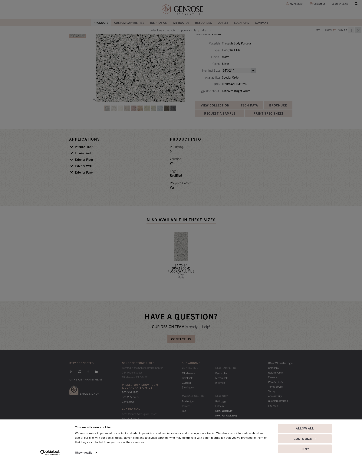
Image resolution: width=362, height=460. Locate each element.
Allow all (305, 428)
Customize (303, 438)
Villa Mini (207, 30)
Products (101, 22)
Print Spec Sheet (269, 113)
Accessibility (275, 396)
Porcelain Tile (188, 30)
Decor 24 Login (339, 3)
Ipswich (186, 406)
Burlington (188, 401)
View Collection (215, 105)
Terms (271, 391)
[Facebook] (351, 30)
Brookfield (187, 378)
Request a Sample (219, 113)
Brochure (278, 105)
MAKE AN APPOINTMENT (86, 379)
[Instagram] (79, 371)
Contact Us (319, 3)
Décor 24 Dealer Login (280, 363)
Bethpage (220, 401)
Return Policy (275, 372)
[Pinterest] (71, 371)
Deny (305, 449)
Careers (272, 377)
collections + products (162, 30)
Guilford (186, 382)
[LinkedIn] (96, 371)
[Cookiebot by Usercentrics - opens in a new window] (50, 452)
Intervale (220, 382)
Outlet (223, 22)
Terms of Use (275, 386)
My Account (296, 3)
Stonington (188, 387)
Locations (241, 22)
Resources (203, 22)
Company (261, 22)
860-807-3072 (130, 418)
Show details (83, 452)
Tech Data (249, 105)
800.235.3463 (130, 397)
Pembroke (221, 373)
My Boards (181, 22)
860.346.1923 (130, 392)
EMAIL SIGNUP (90, 393)
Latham (219, 406)
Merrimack (221, 378)
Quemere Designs (278, 400)
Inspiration (158, 22)
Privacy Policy (275, 381)
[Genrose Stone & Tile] (182, 9)
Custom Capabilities (129, 22)
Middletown (188, 373)
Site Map (273, 405)
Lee (184, 410)
